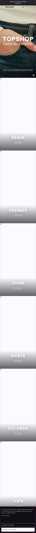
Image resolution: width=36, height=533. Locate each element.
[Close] (33, 509)
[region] (18, 519)
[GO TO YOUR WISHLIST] (30, 7)
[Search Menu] (27, 7)
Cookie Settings (8, 525)
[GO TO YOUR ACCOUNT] (23, 7)
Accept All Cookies (9, 529)
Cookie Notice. (5, 515)
